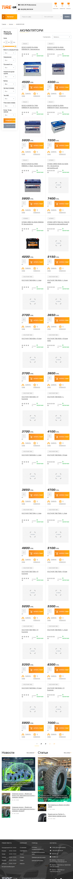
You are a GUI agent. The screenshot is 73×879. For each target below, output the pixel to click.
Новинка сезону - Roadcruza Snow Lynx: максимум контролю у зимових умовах (23, 795)
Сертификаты (23, 851)
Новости (22, 863)
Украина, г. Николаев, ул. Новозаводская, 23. (57, 870)
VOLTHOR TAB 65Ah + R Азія (57, 455)
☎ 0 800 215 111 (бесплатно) (27, 5)
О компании (23, 847)
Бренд (6, 81)
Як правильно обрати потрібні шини (58, 806)
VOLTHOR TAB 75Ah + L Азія (57, 513)
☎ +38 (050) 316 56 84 (25, 9)
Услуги (21, 854)
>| (54, 743)
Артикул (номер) (9, 88)
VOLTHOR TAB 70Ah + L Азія (31, 513)
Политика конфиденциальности (37, 848)
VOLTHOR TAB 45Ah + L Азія (31, 280)
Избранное (62, 7)
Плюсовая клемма (9, 103)
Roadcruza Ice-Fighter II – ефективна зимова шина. (57, 815)
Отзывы (22, 857)
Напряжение (7, 57)
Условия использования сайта (38, 853)
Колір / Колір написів (7, 111)
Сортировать (47, 37)
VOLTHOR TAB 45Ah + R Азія (31, 339)
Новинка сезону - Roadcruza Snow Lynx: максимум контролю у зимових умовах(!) (23, 809)
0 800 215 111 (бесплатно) (58, 847)
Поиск (67, 17)
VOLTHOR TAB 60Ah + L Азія (31, 455)
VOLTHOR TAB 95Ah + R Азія (31, 688)
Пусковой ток (8, 64)
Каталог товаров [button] (10, 17)
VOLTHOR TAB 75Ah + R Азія (57, 572)
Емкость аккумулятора (9, 50)
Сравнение (55, 7)
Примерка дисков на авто (38, 857)
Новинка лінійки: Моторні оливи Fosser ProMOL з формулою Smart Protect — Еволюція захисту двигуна (17, 784)
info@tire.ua (55, 857)
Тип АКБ (6, 95)
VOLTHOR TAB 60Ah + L (55, 397)
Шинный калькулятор (37, 860)
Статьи (21, 860)
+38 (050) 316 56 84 (56, 850)
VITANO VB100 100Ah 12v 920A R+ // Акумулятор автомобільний (57, 166)
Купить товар (38, 87)
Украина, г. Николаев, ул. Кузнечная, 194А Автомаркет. (60, 865)
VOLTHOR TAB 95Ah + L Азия (57, 630)
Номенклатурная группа (9, 72)
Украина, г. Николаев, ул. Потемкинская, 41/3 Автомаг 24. (58, 860)
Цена (5, 38)
